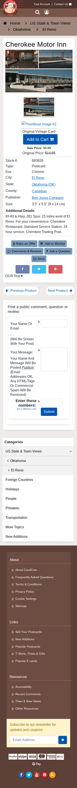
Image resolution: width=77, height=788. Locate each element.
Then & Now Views (28, 701)
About (14, 560)
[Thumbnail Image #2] (39, 125)
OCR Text (12, 276)
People (11, 498)
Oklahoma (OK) (43, 184)
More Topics (15, 527)
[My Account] (46, 12)
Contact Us (61, 4)
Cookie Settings (26, 598)
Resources (18, 677)
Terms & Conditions (28, 584)
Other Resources (26, 708)
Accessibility (23, 687)
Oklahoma (17, 461)
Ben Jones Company (48, 198)
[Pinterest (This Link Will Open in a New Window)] (55, 269)
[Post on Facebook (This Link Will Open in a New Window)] (23, 269)
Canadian (39, 191)
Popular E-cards (26, 661)
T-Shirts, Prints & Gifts (30, 653)
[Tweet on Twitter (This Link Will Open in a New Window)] (39, 269)
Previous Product (22, 290)
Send (40, 258)
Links (14, 622)
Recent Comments (28, 694)
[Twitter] (29, 774)
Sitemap (21, 606)
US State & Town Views (24, 451)
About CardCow (26, 570)
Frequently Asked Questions (34, 577)
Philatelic (13, 508)
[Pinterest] (44, 774)
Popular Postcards (27, 646)
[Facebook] (21, 774)
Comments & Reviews (26, 251)
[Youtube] (37, 774)
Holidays (12, 489)
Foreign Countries (19, 480)
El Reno (38, 178)
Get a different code (27, 409)
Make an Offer (26, 243)
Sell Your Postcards (28, 632)
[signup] (62, 740)
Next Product (58, 290)
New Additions (17, 536)
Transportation (16, 517)
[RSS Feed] (52, 774)
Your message (21, 352)
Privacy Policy (24, 591)
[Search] (37, 12)
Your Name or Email (21, 326)
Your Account (42, 4)
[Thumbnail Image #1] (39, 108)
